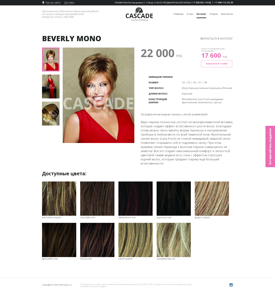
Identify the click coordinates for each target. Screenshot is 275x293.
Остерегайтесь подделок (270, 146)
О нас (190, 13)
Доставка (69, 2)
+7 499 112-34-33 (223, 2)
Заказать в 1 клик (216, 63)
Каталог (201, 13)
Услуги (214, 13)
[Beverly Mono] (98, 95)
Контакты (227, 13)
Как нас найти (53, 2)
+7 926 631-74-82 (201, 2)
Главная (178, 13)
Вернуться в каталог (216, 38)
